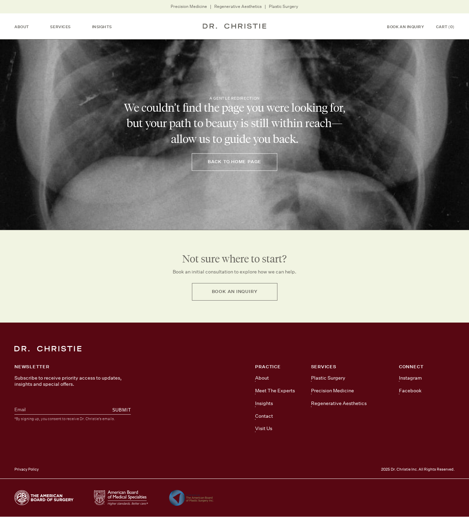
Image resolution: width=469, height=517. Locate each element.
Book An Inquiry (405, 27)
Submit (121, 410)
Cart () (445, 27)
